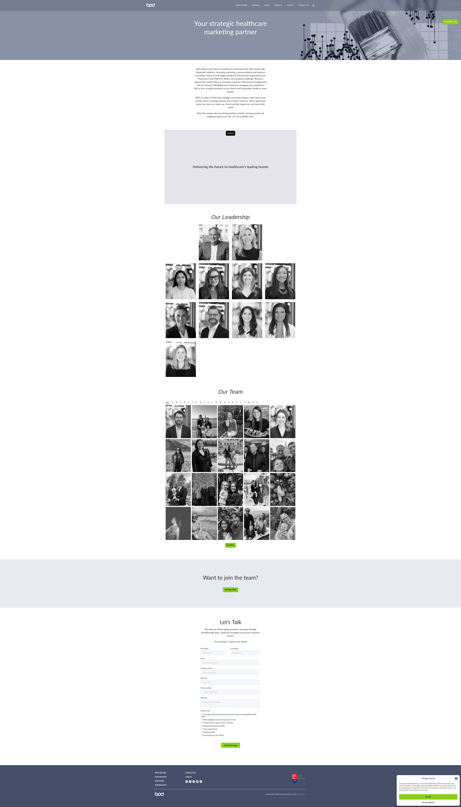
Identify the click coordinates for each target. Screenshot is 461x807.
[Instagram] (193, 781)
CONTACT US (450, 22)
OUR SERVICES (161, 777)
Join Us (290, 5)
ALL (167, 402)
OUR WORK (159, 781)
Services (256, 5)
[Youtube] (197, 781)
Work (267, 5)
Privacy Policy (301, 794)
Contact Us (303, 5)
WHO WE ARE (160, 773)
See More (230, 545)
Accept (428, 797)
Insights (278, 5)
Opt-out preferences (428, 802)
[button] (456, 778)
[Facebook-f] (190, 781)
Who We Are (241, 5)
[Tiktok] (201, 781)
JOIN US (188, 777)
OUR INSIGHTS (161, 785)
